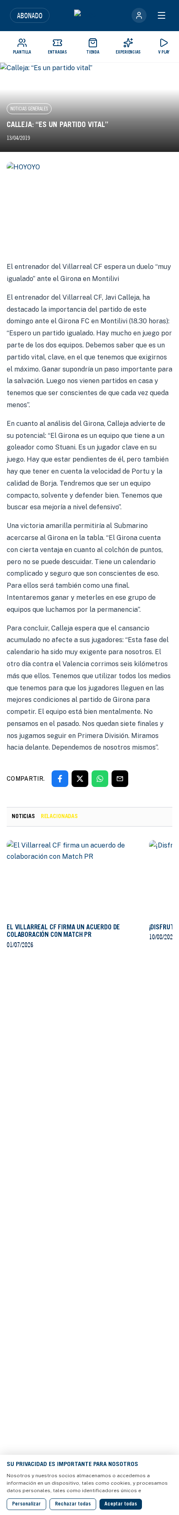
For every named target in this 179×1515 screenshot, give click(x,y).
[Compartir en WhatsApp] (100, 778)
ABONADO (29, 15)
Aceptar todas (120, 1504)
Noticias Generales (29, 108)
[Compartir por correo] (120, 778)
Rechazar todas (73, 1504)
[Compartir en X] (80, 778)
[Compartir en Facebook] (60, 778)
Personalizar (26, 1504)
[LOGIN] (139, 15)
